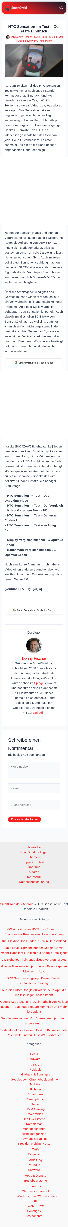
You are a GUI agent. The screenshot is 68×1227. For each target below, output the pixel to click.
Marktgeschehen (34, 1128)
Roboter (35, 1089)
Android (21, 41)
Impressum (34, 877)
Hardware (34, 1059)
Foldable (36, 1069)
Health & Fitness (34, 1119)
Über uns (34, 867)
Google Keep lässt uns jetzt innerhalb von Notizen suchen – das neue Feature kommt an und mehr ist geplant (34, 1006)
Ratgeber (34, 1154)
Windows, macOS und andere (37, 1196)
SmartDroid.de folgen (34, 852)
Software (32, 41)
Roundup (34, 1165)
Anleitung (35, 1160)
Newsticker (34, 847)
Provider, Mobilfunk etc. (34, 1143)
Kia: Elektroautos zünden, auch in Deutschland (34, 941)
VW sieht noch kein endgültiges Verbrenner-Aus (34, 959)
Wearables (35, 1114)
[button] (61, 8)
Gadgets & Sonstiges (35, 1074)
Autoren (34, 872)
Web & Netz (36, 1206)
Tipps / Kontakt (34, 862)
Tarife (35, 1149)
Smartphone (35, 1099)
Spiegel (39, 683)
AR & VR (36, 1064)
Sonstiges (34, 1211)
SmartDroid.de (10, 904)
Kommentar (34, 1124)
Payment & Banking (34, 1138)
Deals (34, 1054)
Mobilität (35, 1084)
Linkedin (38, 712)
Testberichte (45, 41)
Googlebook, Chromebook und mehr (36, 1079)
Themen (34, 857)
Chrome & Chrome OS (37, 1191)
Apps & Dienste (35, 1175)
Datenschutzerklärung (34, 881)
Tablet (35, 1104)
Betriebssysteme (35, 1180)
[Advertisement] (34, 191)
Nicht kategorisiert (34, 1133)
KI (35, 1201)
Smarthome (35, 1094)
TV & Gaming (35, 1109)
